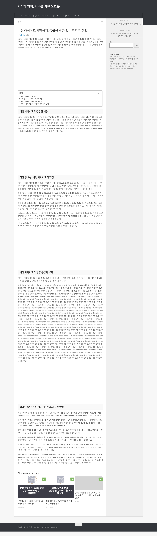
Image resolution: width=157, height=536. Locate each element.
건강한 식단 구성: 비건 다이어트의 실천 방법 (35, 104)
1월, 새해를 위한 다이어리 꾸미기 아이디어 (123, 64)
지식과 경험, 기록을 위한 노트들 (39, 6)
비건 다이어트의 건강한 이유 (30, 96)
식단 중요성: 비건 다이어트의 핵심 (31, 99)
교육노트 (77, 16)
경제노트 (66, 16)
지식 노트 (55, 16)
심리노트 (45, 16)
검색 (110, 42)
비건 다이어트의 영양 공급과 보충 (31, 101)
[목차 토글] (97, 93)
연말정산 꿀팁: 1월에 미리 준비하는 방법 (122, 66)
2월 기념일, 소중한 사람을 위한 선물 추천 (122, 56)
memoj (22, 35)
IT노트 (27, 16)
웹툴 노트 (36, 16)
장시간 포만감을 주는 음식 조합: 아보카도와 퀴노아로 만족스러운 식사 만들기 (87, 495)
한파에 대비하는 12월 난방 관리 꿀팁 (121, 68)
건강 (19, 22)
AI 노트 (20, 16)
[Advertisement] (60, 71)
